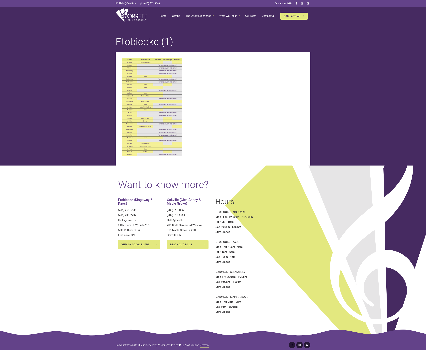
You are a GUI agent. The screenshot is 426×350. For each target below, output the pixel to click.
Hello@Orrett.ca (127, 3)
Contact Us (268, 15)
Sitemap (204, 345)
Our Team (250, 15)
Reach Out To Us (181, 244)
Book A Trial (292, 16)
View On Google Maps (135, 244)
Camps (176, 15)
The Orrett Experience (198, 15)
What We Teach (228, 15)
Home (162, 15)
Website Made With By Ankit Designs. (179, 345)
